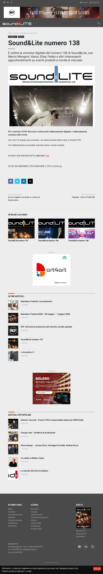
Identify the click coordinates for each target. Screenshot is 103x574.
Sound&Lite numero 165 (78, 241)
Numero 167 (81, 531)
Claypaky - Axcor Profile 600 (83, 197)
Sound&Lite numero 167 (18, 241)
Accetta (97, 569)
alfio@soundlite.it (30, 549)
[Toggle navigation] (98, 23)
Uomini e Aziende (15, 520)
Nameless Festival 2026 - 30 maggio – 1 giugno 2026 (45, 314)
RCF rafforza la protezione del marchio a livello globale (46, 327)
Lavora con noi (36, 515)
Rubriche (11, 517)
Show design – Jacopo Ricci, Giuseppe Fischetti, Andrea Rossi (49, 445)
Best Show (12, 526)
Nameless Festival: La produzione (36, 301)
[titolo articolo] (13, 424)
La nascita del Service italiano (34, 471)
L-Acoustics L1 (28, 352)
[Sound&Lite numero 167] (21, 228)
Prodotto (11, 512)
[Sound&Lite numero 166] (51, 228)
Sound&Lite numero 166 (48, 241)
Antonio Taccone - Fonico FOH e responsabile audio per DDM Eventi (52, 420)
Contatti (34, 512)
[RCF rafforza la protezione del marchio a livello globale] (13, 331)
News (10, 509)
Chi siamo (35, 509)
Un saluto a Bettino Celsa (32, 458)
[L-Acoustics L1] (13, 356)
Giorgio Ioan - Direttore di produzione (38, 433)
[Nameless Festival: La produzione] (13, 305)
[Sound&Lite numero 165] (81, 228)
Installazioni (13, 523)
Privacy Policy (36, 529)
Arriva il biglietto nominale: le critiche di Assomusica (24, 198)
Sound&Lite (13, 37)
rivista (21, 37)
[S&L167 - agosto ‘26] (85, 518)
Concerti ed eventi (15, 515)
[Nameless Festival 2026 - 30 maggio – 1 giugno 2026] (13, 318)
